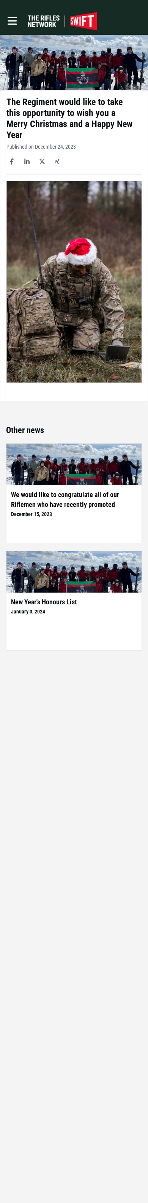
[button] (12, 21)
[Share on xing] (57, 161)
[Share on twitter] (42, 161)
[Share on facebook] (11, 161)
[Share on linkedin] (27, 161)
